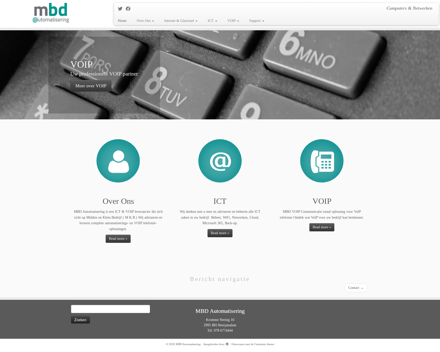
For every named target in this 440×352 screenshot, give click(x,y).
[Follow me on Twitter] (122, 8)
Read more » (118, 239)
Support (255, 21)
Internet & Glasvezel (179, 21)
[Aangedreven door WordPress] (227, 343)
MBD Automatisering (188, 344)
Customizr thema (264, 344)
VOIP (232, 21)
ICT (211, 21)
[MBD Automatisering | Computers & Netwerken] (51, 13)
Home (122, 21)
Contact (356, 288)
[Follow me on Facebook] (130, 8)
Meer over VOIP (90, 85)
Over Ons (144, 21)
